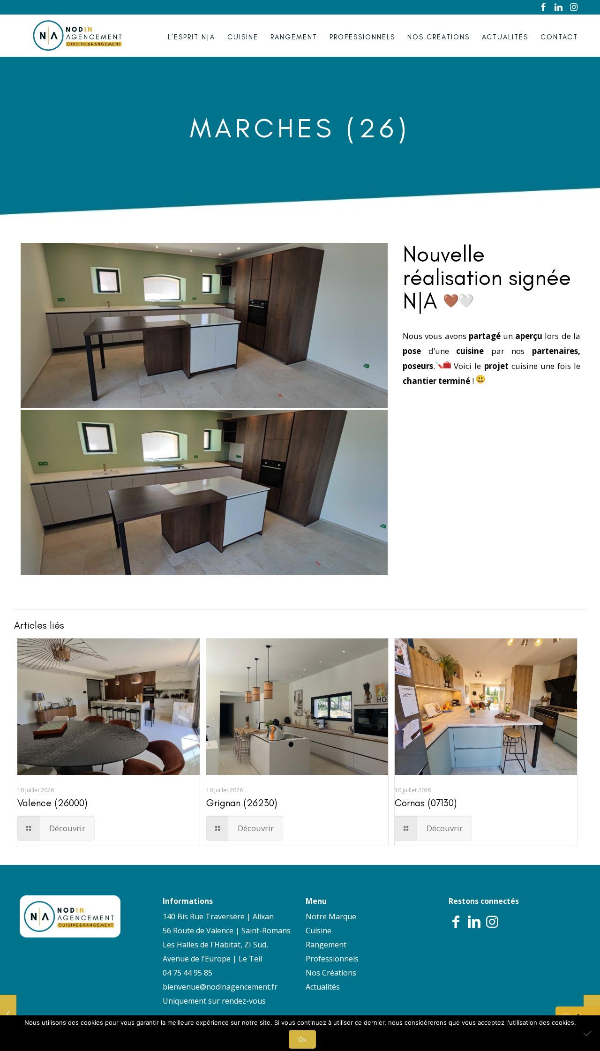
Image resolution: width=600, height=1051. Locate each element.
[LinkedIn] (559, 7)
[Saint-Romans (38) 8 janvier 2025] (8, 1013)
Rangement (326, 944)
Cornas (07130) (426, 803)
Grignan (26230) (241, 803)
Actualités (323, 987)
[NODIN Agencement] (77, 36)
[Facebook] (543, 7)
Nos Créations (331, 973)
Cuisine (318, 930)
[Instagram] (574, 7)
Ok (302, 1039)
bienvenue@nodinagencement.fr (220, 987)
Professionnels (332, 958)
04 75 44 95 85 (187, 973)
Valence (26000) (52, 803)
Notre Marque (331, 916)
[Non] (588, 1033)
